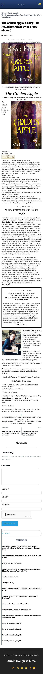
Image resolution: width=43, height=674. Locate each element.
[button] (3, 5)
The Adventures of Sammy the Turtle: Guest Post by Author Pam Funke (11, 433)
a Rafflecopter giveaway (10, 392)
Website (22, 377)
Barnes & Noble (22, 207)
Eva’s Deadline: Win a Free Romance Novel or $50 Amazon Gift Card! (30, 433)
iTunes (31, 207)
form (29, 409)
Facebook (37, 377)
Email (5, 497)
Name (5, 489)
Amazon (12, 207)
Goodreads (6, 377)
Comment (6, 465)
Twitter (29, 377)
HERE (24, 325)
